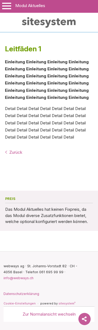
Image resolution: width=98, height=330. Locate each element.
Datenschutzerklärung (21, 294)
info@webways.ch (18, 278)
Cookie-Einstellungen (20, 303)
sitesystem (67, 303)
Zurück (15, 152)
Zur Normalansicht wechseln (49, 314)
